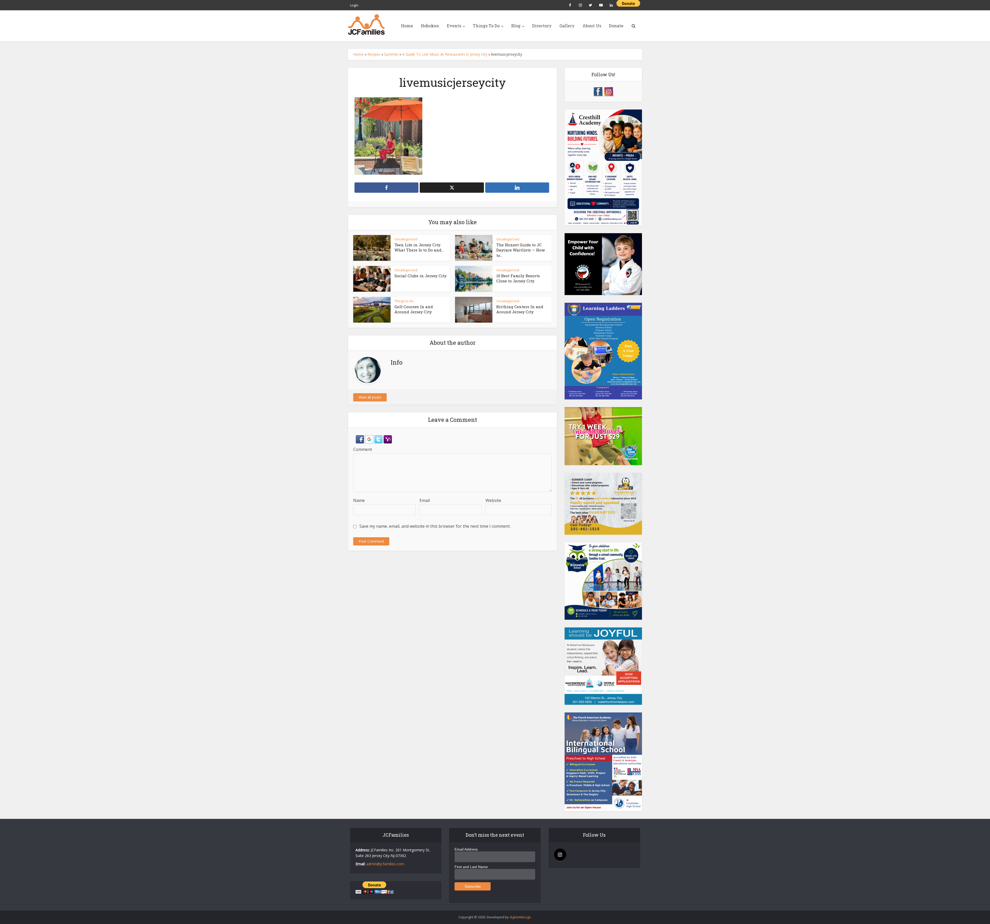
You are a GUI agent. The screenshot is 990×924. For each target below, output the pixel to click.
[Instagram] (560, 855)
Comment (362, 449)
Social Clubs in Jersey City (420, 275)
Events (454, 25)
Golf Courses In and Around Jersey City (413, 309)
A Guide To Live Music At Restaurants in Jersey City (444, 54)
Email (424, 500)
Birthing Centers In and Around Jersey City (519, 309)
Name (359, 500)
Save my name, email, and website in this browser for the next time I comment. (434, 526)
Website (493, 500)
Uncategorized (405, 239)
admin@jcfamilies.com (385, 863)
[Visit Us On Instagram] (608, 91)
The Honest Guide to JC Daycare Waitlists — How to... (520, 250)
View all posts (370, 397)
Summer (391, 54)
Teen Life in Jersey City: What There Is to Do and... (419, 247)
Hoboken (430, 25)
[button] (360, 439)
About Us (591, 25)
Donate (616, 25)
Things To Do (486, 25)
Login (354, 5)
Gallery (567, 25)
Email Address (466, 849)
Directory (542, 25)
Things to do (404, 301)
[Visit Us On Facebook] (598, 91)
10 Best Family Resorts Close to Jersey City (518, 278)
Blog (516, 25)
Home (407, 25)
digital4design (520, 917)
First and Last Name (471, 867)
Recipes (373, 54)
